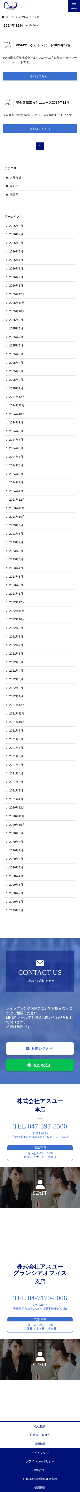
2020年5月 (16, 867)
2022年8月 (16, 636)
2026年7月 (16, 234)
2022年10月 (17, 619)
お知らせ (15, 177)
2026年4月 (16, 259)
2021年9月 (16, 730)
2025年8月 (16, 328)
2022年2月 (16, 687)
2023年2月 (16, 585)
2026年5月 (16, 251)
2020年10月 (17, 824)
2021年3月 (16, 781)
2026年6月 (16, 242)
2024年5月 (16, 456)
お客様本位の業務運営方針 (40, 1479)
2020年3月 (16, 884)
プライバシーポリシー (40, 1461)
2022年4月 (16, 670)
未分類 (14, 194)
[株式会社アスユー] (11, 6)
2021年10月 (17, 722)
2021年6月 (16, 756)
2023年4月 (16, 568)
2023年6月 (16, 551)
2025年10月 (17, 311)
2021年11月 (16, 713)
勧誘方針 (40, 1470)
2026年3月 (16, 268)
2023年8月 (16, 533)
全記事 (14, 186)
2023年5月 (16, 559)
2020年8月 (16, 841)
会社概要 (40, 1426)
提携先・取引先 (40, 1435)
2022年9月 (16, 628)
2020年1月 (16, 901)
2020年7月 (16, 850)
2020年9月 (16, 833)
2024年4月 (16, 465)
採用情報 (40, 1443)
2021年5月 (16, 764)
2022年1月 (16, 696)
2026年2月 (16, 277)
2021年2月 (16, 790)
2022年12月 (17, 602)
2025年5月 (16, 354)
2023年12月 (17, 499)
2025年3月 (16, 371)
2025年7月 (16, 337)
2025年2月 (16, 379)
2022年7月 (16, 645)
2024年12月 (17, 396)
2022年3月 (16, 679)
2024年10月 (17, 414)
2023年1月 (16, 593)
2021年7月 (16, 747)
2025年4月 (16, 362)
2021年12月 (17, 704)
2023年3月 (16, 576)
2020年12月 (17, 807)
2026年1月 (16, 285)
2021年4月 (16, 773)
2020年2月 (16, 893)
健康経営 (40, 1487)
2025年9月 (16, 319)
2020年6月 (16, 858)
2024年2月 (16, 482)
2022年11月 (16, 610)
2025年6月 (16, 345)
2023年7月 (16, 542)
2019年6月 (16, 910)
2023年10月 (17, 516)
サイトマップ (40, 1452)
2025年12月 (17, 294)
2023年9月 (16, 525)
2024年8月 (16, 431)
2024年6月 (16, 448)
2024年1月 (16, 491)
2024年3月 (16, 474)
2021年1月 (16, 799)
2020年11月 (16, 816)
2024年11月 (16, 405)
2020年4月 (16, 876)
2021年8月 (16, 739)
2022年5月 (16, 662)
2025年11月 (16, 302)
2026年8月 (16, 225)
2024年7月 (16, 439)
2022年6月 (16, 653)
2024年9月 (16, 422)
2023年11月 (16, 508)
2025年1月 (16, 388)
